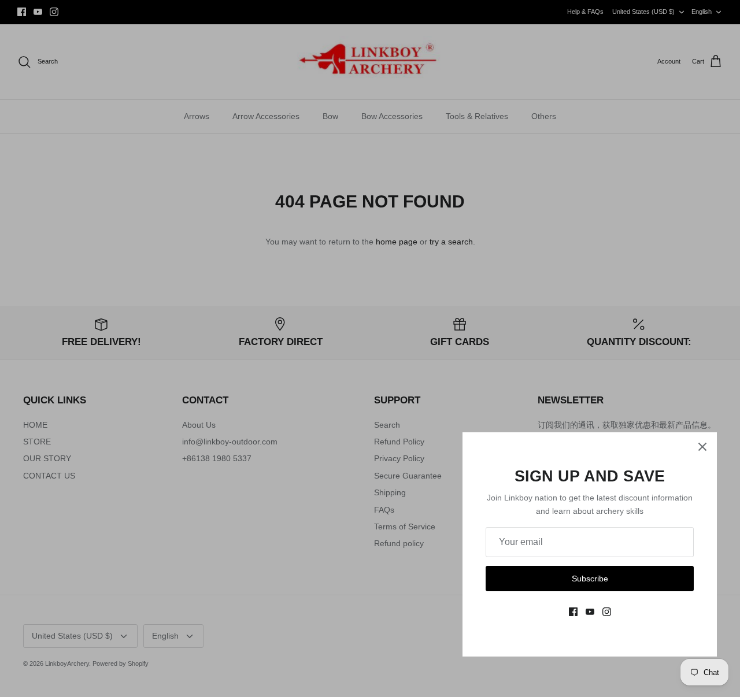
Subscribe (590, 578)
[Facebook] (573, 611)
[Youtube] (590, 611)
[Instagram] (606, 611)
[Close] (702, 446)
